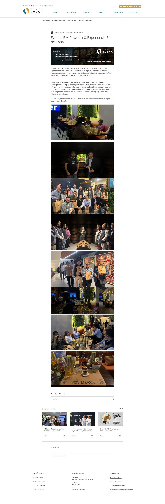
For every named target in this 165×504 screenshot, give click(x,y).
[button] (71, 12)
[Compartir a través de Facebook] (51, 393)
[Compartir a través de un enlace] (64, 393)
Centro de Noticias (38, 489)
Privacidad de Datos (116, 478)
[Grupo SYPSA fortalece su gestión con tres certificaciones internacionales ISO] (110, 419)
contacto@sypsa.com (46, 6)
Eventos (72, 20)
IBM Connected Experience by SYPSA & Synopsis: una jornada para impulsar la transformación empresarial (82, 430)
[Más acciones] (113, 32)
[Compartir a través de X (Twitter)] (56, 393)
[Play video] (82, 122)
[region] (44, 485)
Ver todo (120, 408)
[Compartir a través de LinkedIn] (60, 393)
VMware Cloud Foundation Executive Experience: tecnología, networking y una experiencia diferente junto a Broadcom (54, 430)
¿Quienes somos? (38, 477)
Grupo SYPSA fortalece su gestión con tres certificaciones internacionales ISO (109, 430)
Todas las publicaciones (53, 20)
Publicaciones (85, 20)
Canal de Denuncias (115, 482)
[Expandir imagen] (82, 159)
